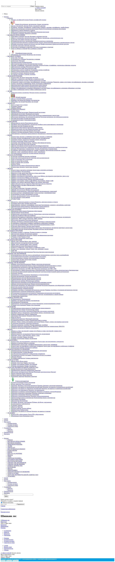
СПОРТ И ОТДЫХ (13, 359)
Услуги (6, 420)
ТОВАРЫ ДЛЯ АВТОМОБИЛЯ (16, 253)
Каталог (6, 16)
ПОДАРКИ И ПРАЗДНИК (15, 230)
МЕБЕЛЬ (10, 168)
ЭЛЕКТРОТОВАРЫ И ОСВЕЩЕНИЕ (18, 349)
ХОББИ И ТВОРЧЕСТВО (14, 297)
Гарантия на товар (12, 426)
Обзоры (6, 550)
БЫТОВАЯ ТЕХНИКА (14, 56)
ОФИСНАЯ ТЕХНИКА (14, 209)
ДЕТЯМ (9, 91)
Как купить (7, 422)
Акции (6, 418)
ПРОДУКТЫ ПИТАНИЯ (14, 240)
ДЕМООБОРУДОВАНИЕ (14, 76)
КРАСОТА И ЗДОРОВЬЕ (14, 155)
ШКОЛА (10, 329)
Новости (9, 429)
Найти (6, 496)
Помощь (3, 528)
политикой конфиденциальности (47, 559)
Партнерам (7, 535)
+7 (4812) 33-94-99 (40, 7)
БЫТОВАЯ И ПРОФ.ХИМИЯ (16, 35)
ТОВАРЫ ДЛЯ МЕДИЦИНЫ (16, 262)
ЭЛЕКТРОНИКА (12, 340)
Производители (8, 432)
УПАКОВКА (11, 413)
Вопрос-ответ (8, 547)
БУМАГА (10, 18)
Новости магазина (7, 502)
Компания (3, 524)
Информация (4, 526)
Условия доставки (12, 425)
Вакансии (10, 431)
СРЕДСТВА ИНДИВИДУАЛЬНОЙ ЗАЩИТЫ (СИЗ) (22, 367)
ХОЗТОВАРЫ (11, 306)
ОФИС (9, 200)
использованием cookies (29, 559)
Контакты (7, 434)
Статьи (6, 545)
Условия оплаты (12, 423)
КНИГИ (9, 135)
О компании (7, 428)
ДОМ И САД (11, 103)
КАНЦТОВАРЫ (12, 121)
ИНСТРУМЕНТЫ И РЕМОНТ (16, 109)
